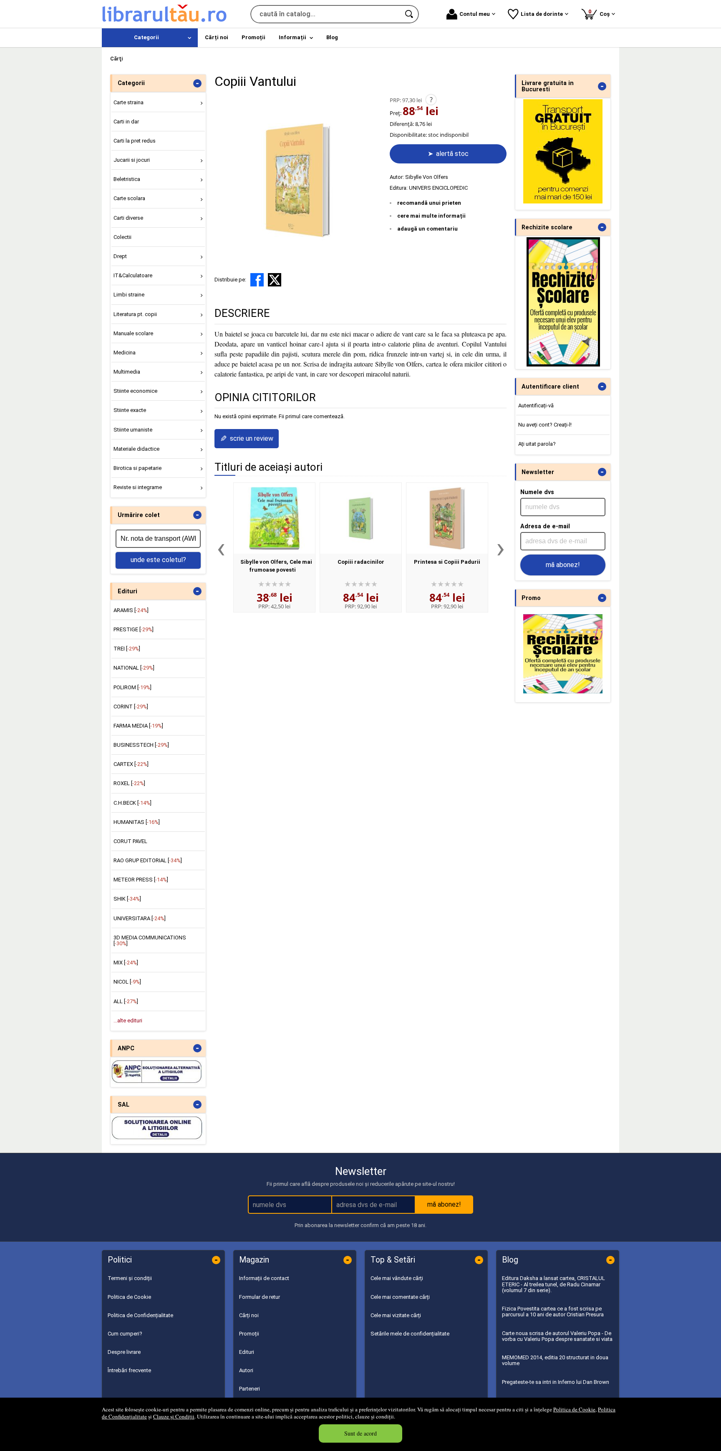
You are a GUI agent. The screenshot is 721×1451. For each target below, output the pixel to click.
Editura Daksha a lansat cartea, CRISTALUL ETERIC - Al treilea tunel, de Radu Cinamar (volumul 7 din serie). (553, 1284)
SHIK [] (127, 899)
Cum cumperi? (125, 1334)
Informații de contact (264, 1278)
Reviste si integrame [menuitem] (137, 487)
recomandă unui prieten (429, 203)
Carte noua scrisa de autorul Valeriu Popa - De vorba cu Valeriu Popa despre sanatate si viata (557, 1336)
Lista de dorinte (542, 14)
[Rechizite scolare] (563, 364)
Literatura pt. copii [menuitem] (135, 314)
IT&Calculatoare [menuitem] (132, 275)
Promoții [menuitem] (253, 37)
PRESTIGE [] (133, 629)
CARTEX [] (131, 764)
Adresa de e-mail (545, 526)
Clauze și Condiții (173, 1416)
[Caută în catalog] (410, 14)
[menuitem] (150, 37)
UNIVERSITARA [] (139, 918)
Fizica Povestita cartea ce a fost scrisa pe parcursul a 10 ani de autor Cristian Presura (553, 1311)
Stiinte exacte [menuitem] (129, 410)
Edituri (246, 1352)
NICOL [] (127, 982)
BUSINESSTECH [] (141, 745)
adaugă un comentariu (427, 229)
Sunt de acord (360, 1433)
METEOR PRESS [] (140, 879)
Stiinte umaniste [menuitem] (132, 430)
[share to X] (274, 279)
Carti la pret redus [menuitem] (134, 141)
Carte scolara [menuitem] (129, 198)
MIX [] (125, 962)
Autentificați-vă (536, 405)
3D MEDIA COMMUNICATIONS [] (149, 940)
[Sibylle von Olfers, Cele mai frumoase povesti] (274, 518)
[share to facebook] (257, 279)
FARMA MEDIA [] (138, 726)
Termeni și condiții (130, 1278)
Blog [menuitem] (332, 37)
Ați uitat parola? (537, 444)
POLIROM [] (132, 687)
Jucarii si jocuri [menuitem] (131, 160)
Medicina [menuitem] (124, 352)
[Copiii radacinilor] (360, 518)
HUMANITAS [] (136, 822)
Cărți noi (249, 1315)
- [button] (197, 83)
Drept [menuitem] (120, 256)
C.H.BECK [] (132, 803)
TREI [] (126, 648)
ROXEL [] (129, 783)
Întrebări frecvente (129, 1370)
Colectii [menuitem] (122, 237)
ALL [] (125, 1001)
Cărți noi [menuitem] (216, 37)
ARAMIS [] (131, 610)
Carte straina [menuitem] (128, 102)
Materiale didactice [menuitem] (136, 449)
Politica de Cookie (574, 1409)
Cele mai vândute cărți (397, 1278)
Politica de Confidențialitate (140, 1315)
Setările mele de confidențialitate (410, 1334)
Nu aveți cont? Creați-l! (545, 425)
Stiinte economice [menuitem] (135, 391)
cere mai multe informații (431, 216)
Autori (246, 1370)
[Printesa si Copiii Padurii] (447, 518)
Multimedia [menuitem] (126, 372)
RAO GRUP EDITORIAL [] (147, 860)
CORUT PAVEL (130, 841)
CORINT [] (130, 706)
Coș (600, 13)
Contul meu (474, 14)
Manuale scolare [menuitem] (133, 333)
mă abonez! (563, 565)
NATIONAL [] (133, 668)
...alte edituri (127, 1020)
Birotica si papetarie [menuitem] (137, 468)
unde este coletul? (158, 560)
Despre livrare (124, 1352)
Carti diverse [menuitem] (128, 218)
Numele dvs (537, 492)
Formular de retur (259, 1297)
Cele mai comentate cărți (400, 1297)
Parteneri (249, 1389)
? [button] (431, 99)
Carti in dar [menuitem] (126, 121)
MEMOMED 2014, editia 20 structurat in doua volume (555, 1360)
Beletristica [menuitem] (126, 179)
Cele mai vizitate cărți (396, 1315)
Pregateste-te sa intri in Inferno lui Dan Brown (555, 1382)
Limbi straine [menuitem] (128, 294)
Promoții (249, 1334)
